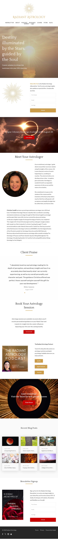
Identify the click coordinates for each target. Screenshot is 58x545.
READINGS (32, 22)
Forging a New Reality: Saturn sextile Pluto (34, 458)
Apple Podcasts (41, 357)
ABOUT (17, 22)
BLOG (51, 22)
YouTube (39, 363)
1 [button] (22, 283)
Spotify (39, 351)
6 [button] (33, 283)
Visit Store (29, 393)
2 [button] (24, 283)
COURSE (39, 22)
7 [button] (35, 283)
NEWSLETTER (9, 22)
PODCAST (24, 22)
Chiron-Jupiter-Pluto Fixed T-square (32, 441)
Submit (43, 110)
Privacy (42, 521)
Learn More (29, 137)
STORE (46, 22)
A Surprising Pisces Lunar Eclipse (12, 441)
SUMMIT (26, 23)
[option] (29, 271)
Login (32, 23)
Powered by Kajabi (51, 521)
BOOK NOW (29, 322)
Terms (36, 521)
